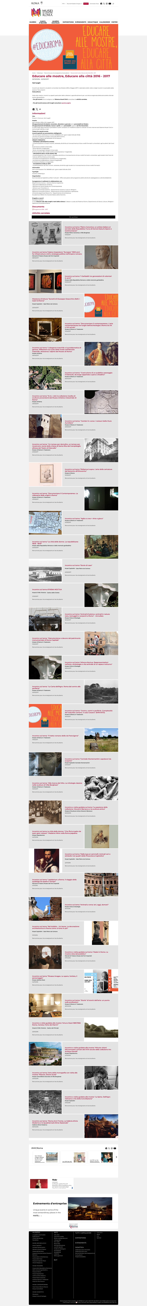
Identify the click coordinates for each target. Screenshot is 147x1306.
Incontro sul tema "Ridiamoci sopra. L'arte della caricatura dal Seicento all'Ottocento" (88, 470)
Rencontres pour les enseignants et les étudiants (56, 73)
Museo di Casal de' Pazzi (39, 1260)
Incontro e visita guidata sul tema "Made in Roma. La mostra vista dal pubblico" (86, 953)
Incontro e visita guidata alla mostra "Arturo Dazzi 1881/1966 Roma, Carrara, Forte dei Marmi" (56, 1024)
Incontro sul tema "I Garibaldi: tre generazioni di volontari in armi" (88, 277)
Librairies (56, 1254)
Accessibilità (57, 1252)
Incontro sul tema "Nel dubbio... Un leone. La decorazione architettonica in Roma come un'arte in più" (55, 927)
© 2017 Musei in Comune (69, 1302)
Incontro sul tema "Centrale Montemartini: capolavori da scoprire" (88, 760)
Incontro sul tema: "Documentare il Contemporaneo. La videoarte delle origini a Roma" (55, 494)
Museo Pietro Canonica (38, 1277)
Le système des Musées (38, 1234)
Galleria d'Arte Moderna (39, 1275)
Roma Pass (57, 1243)
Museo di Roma (36, 1271)
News (98, 1234)
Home (33, 73)
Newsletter (35, 1240)
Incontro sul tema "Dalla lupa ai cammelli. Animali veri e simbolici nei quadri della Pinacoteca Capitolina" (87, 855)
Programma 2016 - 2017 (41, 209)
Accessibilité (57, 1250)
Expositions (68, 22)
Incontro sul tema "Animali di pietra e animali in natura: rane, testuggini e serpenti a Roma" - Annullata (87, 615)
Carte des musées (59, 1236)
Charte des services (37, 1238)
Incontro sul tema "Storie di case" (78, 565)
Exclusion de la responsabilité (89, 1302)
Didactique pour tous (81, 1251)
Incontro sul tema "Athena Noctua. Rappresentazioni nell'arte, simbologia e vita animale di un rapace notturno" (88, 663)
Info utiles (56, 1234)
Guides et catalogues (60, 1249)
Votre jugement (58, 1255)
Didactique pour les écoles (82, 1249)
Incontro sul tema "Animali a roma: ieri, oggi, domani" (87, 905)
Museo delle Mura (37, 1259)
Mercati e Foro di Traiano (39, 1249)
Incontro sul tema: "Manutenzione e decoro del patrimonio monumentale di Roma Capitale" (56, 639)
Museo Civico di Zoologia (39, 1296)
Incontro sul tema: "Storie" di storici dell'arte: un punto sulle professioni (87, 1001)
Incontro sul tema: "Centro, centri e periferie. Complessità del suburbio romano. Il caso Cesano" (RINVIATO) (88, 712)
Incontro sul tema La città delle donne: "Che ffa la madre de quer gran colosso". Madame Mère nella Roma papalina (56, 832)
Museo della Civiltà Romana (40, 1257)
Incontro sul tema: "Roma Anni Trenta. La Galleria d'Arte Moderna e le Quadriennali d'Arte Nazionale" (55, 1122)
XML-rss (114, 1302)
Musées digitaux (55, 22)
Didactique (93, 22)
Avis (98, 1236)
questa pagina (66, 103)
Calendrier (104, 22)
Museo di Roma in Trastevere (40, 1279)
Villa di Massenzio (37, 1262)
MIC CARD (57, 1241)
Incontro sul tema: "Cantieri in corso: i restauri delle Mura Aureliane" (88, 422)
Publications (35, 1236)
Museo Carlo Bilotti (37, 1288)
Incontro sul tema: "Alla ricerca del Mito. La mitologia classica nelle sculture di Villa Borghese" (57, 784)
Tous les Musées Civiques (74, 3)
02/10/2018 (61, 1185)
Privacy (79, 1302)
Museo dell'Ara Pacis (38, 1251)
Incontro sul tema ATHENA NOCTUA (47, 589)
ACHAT (86, 3)
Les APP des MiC (67, 1161)
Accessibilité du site (107, 1302)
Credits (99, 1302)
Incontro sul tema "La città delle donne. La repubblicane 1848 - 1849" (55, 543)
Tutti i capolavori (83, 1233)
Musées (33, 22)
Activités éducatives (59, 1245)
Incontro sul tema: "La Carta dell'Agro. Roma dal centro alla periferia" (56, 687)
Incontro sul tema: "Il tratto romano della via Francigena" (55, 736)
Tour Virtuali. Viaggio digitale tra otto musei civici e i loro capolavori (39, 1158)
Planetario (35, 1294)
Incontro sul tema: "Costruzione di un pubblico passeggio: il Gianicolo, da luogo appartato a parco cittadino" (89, 374)
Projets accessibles (80, 1256)
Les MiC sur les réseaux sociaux (94, 1160)
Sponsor (99, 1238)
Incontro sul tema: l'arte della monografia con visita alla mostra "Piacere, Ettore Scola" (54, 1074)
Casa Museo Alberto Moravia (40, 1287)
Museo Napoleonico (38, 1273)
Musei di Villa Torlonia (38, 1281)
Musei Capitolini (37, 1245)
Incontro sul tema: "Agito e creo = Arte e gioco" (84, 518)
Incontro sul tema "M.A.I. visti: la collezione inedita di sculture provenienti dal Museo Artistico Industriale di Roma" (54, 398)
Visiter (114, 22)
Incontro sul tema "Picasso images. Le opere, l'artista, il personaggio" (54, 977)
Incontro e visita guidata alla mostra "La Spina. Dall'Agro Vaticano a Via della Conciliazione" (87, 1098)
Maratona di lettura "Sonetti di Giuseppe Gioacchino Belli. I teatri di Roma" (56, 300)
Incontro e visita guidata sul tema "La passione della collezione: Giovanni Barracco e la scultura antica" (86, 808)
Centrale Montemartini (38, 1247)
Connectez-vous (94, 3)
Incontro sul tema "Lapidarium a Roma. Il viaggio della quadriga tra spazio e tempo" (54, 880)
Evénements (80, 22)
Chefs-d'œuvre (43, 22)
